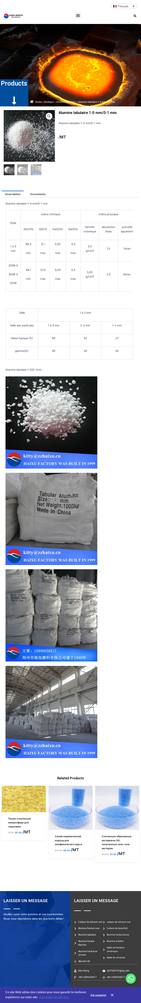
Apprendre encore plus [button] (54, 997)
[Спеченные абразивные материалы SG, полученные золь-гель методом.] (70, 827)
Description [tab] (13, 194)
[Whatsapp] (131, 979)
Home (38, 101)
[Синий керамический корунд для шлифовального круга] (24, 827)
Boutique (49, 101)
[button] (78, 15)
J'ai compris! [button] (98, 995)
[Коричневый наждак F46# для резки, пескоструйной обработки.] (117, 827)
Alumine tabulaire (66, 101)
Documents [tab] (38, 194)
